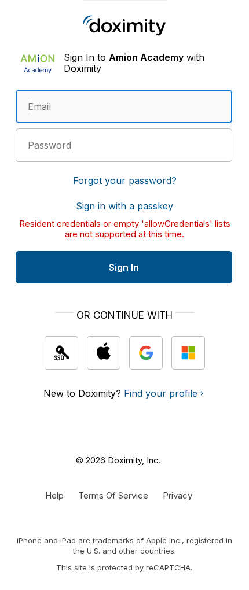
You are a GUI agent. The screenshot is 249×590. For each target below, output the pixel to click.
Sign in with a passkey (124, 206)
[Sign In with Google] (146, 353)
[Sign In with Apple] (103, 353)
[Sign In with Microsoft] (188, 353)
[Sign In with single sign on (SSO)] (61, 353)
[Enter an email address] (124, 106)
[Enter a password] (124, 145)
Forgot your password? (125, 180)
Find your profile (160, 393)
